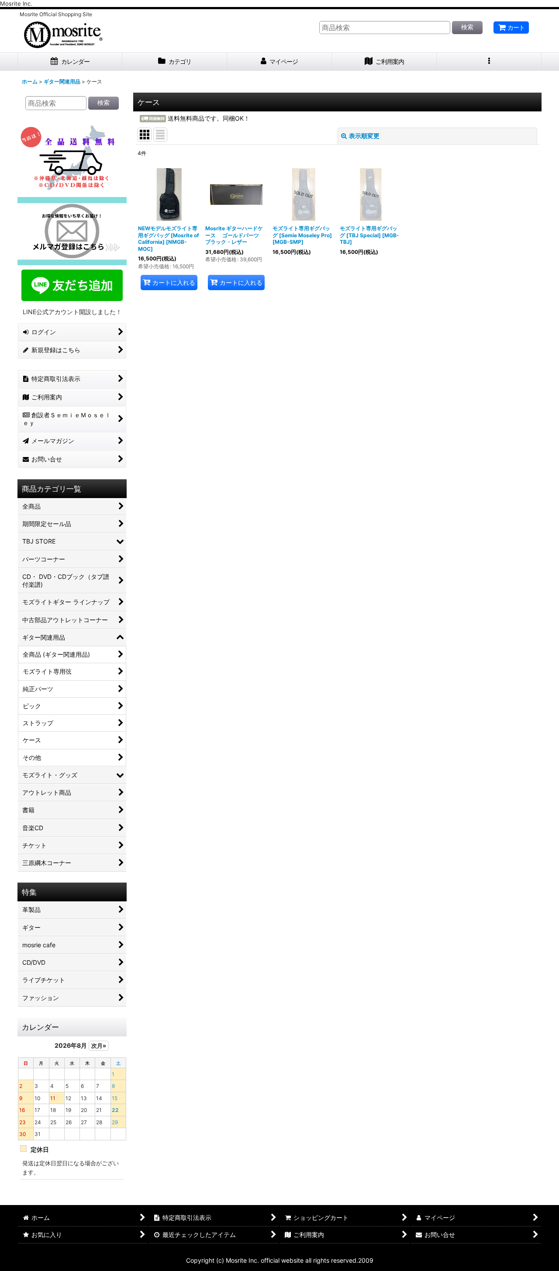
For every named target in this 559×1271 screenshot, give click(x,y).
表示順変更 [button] (364, 135)
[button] (489, 62)
